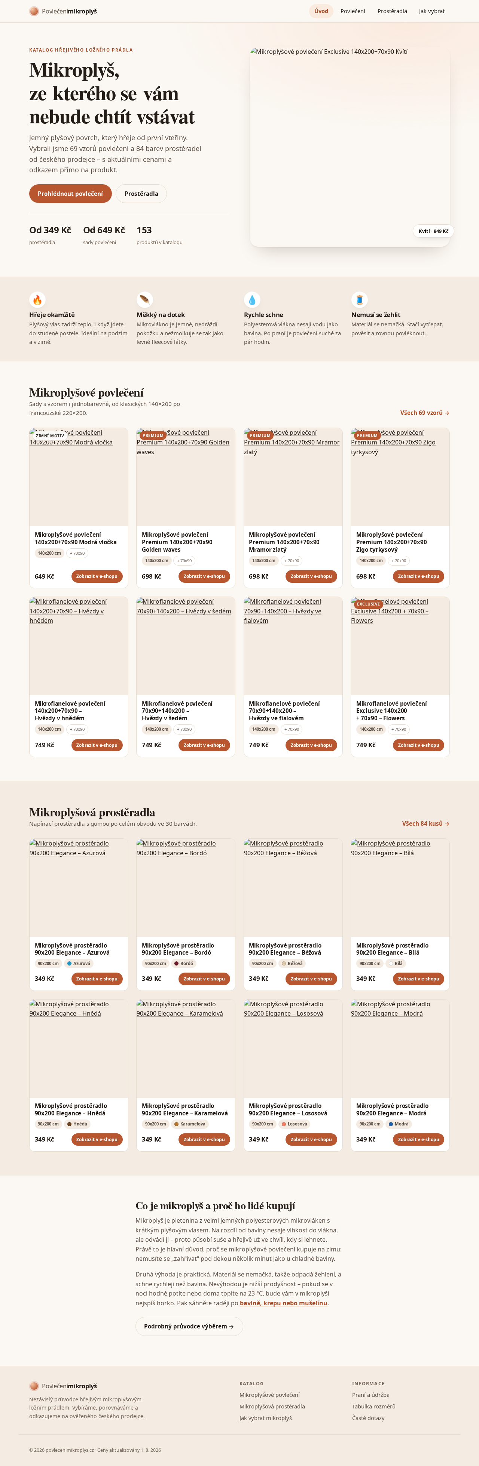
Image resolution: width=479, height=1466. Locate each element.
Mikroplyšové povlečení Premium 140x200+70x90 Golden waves (177, 542)
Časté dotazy (368, 1418)
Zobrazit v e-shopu (97, 576)
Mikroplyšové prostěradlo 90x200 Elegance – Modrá (392, 1109)
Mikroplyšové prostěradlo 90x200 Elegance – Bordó (178, 949)
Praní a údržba (371, 1394)
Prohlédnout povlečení (70, 193)
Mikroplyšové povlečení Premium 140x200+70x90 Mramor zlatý (284, 542)
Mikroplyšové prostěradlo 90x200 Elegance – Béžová (285, 949)
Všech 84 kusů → (426, 823)
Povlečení (353, 11)
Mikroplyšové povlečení (270, 1394)
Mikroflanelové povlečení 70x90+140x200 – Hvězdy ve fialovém (284, 711)
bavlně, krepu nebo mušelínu (283, 1303)
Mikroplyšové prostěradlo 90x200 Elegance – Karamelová (185, 1109)
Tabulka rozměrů (374, 1406)
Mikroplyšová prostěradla (272, 1406)
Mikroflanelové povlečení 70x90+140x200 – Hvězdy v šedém (177, 711)
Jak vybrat (432, 11)
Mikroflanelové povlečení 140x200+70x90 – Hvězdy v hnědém (70, 711)
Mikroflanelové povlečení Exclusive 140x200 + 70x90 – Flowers (391, 711)
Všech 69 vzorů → (425, 412)
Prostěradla (392, 11)
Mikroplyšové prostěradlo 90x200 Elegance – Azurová (72, 949)
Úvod (321, 11)
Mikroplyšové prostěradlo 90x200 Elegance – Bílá (392, 949)
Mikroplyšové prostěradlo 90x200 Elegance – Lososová (288, 1109)
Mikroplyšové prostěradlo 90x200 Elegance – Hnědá (71, 1109)
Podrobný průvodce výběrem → (189, 1326)
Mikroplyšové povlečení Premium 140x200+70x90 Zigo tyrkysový (391, 542)
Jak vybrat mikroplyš (266, 1418)
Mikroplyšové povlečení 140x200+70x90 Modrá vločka (76, 538)
